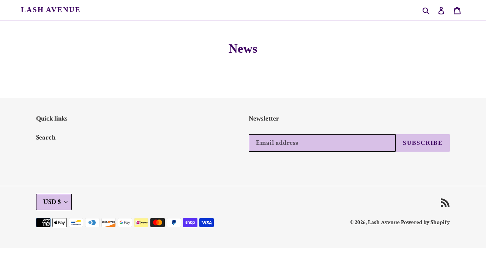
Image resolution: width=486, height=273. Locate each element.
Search (45, 137)
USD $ (52, 202)
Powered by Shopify (425, 222)
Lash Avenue (51, 10)
